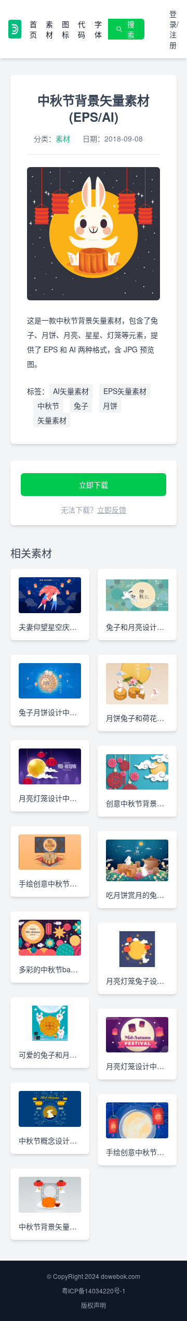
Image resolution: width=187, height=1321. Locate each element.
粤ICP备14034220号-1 (94, 1290)
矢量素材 (51, 420)
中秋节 (48, 405)
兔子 (81, 405)
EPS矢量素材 (124, 391)
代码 (81, 29)
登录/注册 (174, 29)
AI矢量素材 (71, 391)
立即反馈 (111, 509)
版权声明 (93, 1305)
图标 (65, 29)
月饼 (110, 405)
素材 (49, 29)
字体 (98, 29)
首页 (33, 29)
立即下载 (93, 484)
